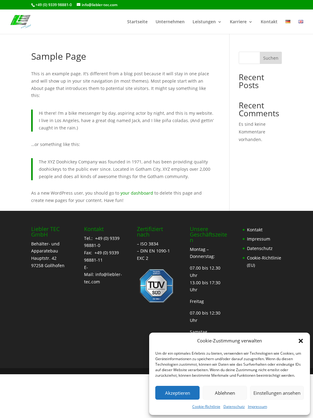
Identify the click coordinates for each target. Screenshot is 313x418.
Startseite (137, 22)
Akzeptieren (177, 393)
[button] (301, 341)
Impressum (257, 406)
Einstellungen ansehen (276, 393)
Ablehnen (225, 393)
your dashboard (136, 193)
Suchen (270, 58)
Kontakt (269, 22)
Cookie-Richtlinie (206, 406)
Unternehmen (170, 22)
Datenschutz (234, 406)
